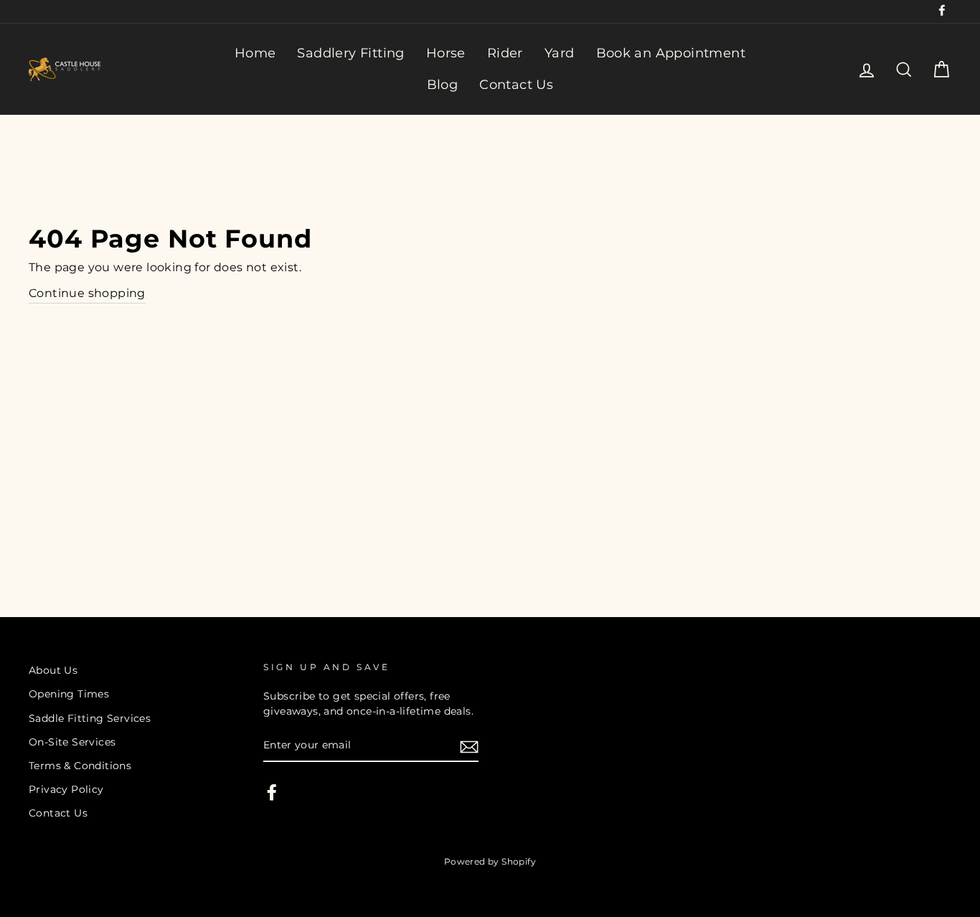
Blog (442, 85)
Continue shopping (87, 293)
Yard (560, 53)
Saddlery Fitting (350, 53)
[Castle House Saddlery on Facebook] (272, 792)
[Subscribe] (469, 746)
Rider (505, 53)
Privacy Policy (66, 789)
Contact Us (516, 85)
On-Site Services (72, 742)
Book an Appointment (671, 53)
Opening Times (69, 694)
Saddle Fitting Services (90, 718)
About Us (53, 670)
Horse (446, 53)
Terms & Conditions (80, 765)
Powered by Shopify (490, 861)
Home (255, 53)
